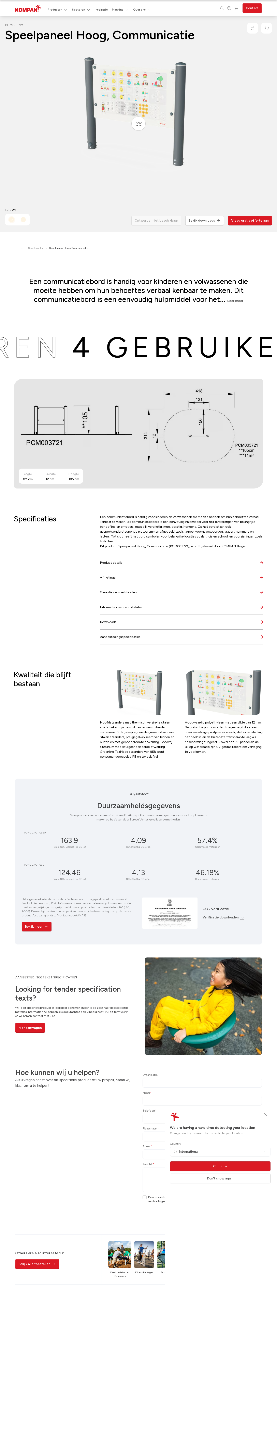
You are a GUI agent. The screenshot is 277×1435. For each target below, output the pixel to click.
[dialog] (138, 717)
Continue (220, 1166)
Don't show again (220, 1178)
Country (175, 1144)
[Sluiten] (266, 1114)
